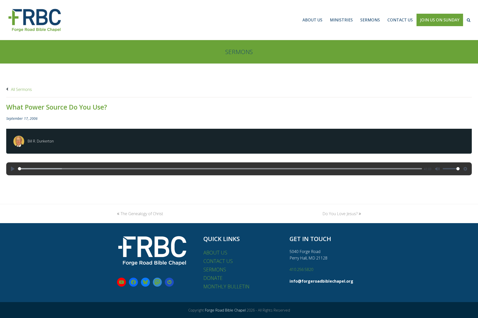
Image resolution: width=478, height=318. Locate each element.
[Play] (13, 169)
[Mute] (437, 169)
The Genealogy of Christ (141, 213)
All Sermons (21, 89)
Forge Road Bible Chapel (225, 310)
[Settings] (465, 169)
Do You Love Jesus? (340, 213)
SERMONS (214, 269)
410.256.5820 (301, 269)
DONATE (213, 278)
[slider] (220, 168)
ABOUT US (215, 252)
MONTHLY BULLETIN (226, 286)
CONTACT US (218, 261)
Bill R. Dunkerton (41, 141)
